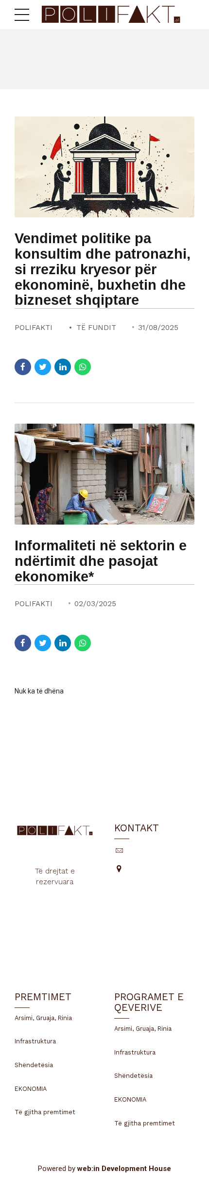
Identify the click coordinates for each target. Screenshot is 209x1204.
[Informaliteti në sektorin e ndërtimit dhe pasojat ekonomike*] (104, 474)
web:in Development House (124, 1168)
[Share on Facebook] (23, 367)
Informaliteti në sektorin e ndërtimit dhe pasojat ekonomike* (101, 561)
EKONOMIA (31, 1088)
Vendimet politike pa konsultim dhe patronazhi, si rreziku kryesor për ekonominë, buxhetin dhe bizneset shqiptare (103, 269)
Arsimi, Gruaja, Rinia (43, 1018)
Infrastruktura (35, 1041)
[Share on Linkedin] (62, 367)
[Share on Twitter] (43, 367)
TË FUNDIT (96, 327)
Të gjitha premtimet (45, 1112)
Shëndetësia (34, 1065)
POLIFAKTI (33, 327)
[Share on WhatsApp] (82, 367)
